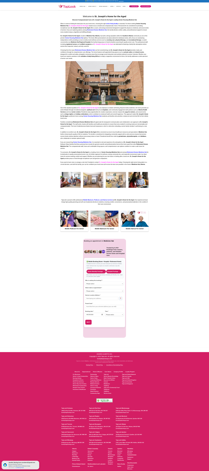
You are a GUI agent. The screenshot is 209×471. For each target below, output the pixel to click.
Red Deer (74, 454)
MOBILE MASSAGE (103, 6)
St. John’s (90, 466)
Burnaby (90, 456)
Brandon (129, 453)
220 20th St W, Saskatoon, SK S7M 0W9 (100, 442)
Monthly (118, 6)
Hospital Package (113, 271)
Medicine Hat (75, 458)
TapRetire (106, 391)
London (110, 460)
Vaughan (110, 464)
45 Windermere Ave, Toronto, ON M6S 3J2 (72, 426)
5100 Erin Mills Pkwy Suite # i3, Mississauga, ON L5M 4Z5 (132, 410)
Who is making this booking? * (93, 280)
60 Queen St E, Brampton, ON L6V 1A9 (99, 426)
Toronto (110, 451)
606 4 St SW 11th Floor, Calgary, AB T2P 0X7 (101, 434)
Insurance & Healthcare (79, 389)
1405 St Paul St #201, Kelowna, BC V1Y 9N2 (73, 410)
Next (88, 322)
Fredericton (130, 465)
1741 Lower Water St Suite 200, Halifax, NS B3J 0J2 (130, 442)
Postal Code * (89, 303)
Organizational (86, 371)
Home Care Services (78, 382)
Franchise (93, 389)
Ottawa (110, 453)
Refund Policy (99, 365)
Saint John (130, 467)
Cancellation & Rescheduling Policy (114, 365)
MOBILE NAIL (82, 6)
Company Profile (118, 371)
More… (124, 6)
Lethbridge (75, 456)
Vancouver (91, 451)
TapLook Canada (126, 376)
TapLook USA (126, 378)
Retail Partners (94, 391)
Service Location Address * (92, 295)
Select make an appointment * (93, 287)
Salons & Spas (94, 376)
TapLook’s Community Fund (112, 387)
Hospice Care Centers (79, 387)
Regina (129, 459)
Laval (118, 454)
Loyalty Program (130, 371)
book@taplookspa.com (104, 359)
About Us (77, 371)
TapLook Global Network (129, 374)
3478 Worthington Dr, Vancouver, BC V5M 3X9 (74, 434)
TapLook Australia (127, 382)
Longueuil (120, 458)
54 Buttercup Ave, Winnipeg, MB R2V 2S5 (72, 442)
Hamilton (110, 458)
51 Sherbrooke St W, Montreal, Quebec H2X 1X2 (129, 418)
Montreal (119, 451)
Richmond (90, 458)
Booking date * (89, 311)
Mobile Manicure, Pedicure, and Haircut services (98, 200)
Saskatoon (130, 457)
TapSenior (106, 389)
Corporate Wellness (95, 380)
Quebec (119, 453)
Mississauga (111, 454)
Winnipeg (130, 451)
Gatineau (119, 456)
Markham (110, 462)
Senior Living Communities (80, 376)
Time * (106, 311)
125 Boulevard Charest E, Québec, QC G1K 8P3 (129, 434)
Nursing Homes (77, 378)
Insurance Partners (95, 387)
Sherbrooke (120, 460)
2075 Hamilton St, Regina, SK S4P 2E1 (99, 418)
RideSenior (107, 383)
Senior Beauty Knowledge (111, 376)
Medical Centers (94, 383)
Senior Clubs (94, 378)
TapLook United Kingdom (129, 380)
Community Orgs (95, 393)
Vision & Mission (97, 371)
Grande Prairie (76, 460)
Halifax (119, 466)
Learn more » (121, 1)
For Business (76, 374)
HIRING (111, 6)
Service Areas (107, 393)
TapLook (106, 374)
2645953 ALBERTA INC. (105, 354)
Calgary (74, 451)
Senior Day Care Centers (79, 383)
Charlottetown (76, 466)
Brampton (110, 456)
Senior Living (94, 385)
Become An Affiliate (109, 380)
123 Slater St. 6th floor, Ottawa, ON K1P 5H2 (128, 426)
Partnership (93, 374)
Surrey (89, 454)
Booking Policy (89, 365)
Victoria (90, 453)
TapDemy (106, 385)
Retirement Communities (80, 385)
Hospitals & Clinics (78, 380)
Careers (106, 382)
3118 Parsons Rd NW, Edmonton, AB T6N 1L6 (73, 418)
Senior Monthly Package (96, 271)
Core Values (108, 371)
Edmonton (75, 453)
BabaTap (87, 360)
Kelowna (90, 460)
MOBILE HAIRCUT (92, 6)
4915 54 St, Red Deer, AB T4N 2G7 (98, 410)
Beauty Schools (94, 382)
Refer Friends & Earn (109, 378)
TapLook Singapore (127, 383)
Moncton (129, 469)
